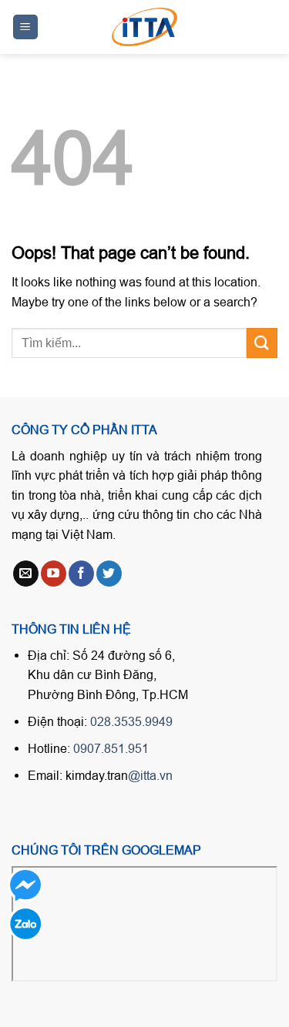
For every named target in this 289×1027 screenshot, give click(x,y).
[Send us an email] (26, 573)
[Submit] (262, 343)
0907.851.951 (111, 748)
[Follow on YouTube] (53, 573)
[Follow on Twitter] (109, 573)
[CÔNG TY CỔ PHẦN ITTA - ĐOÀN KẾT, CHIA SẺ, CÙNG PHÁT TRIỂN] (145, 27)
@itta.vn (150, 775)
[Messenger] (25, 885)
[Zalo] (25, 923)
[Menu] (26, 27)
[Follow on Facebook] (81, 573)
